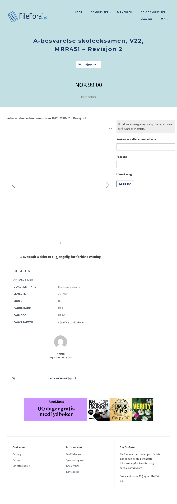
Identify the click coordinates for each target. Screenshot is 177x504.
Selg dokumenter (153, 12)
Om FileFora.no (74, 454)
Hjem (78, 12)
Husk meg (125, 174)
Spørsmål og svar (75, 460)
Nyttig (61, 353)
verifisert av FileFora (72, 322)
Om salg (16, 454)
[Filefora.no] (27, 17)
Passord (122, 156)
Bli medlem (124, 12)
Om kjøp (16, 460)
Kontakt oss (72, 471)
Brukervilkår (72, 466)
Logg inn (146, 19)
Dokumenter (99, 12)
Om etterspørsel (21, 466)
